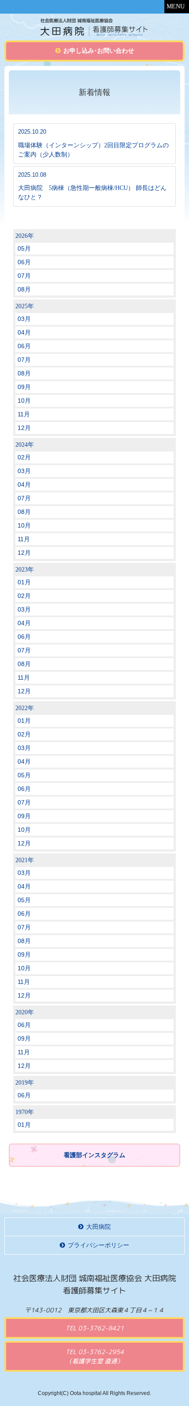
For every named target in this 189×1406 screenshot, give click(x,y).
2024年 (24, 444)
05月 (24, 248)
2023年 (24, 569)
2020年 (24, 1012)
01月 (24, 582)
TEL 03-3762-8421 (94, 1328)
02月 (24, 457)
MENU (176, 6)
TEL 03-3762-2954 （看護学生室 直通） (94, 1356)
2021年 (24, 860)
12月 (24, 427)
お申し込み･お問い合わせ (98, 50)
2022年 (24, 708)
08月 (24, 289)
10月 (24, 400)
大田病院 (98, 1227)
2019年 (24, 1082)
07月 (24, 275)
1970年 (24, 1112)
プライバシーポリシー (98, 1245)
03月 (24, 318)
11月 (24, 414)
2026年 (24, 236)
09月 (24, 386)
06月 (24, 262)
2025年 (24, 306)
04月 (24, 332)
